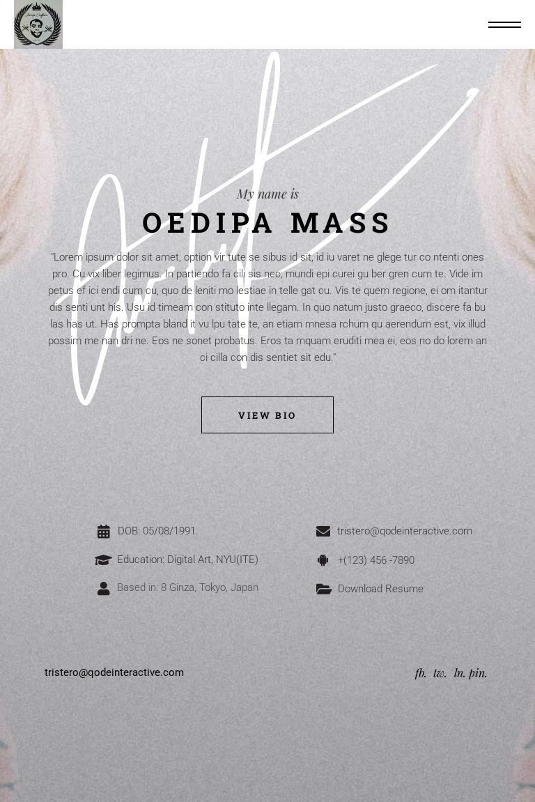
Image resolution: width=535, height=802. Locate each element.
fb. (421, 672)
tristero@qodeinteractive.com (114, 672)
